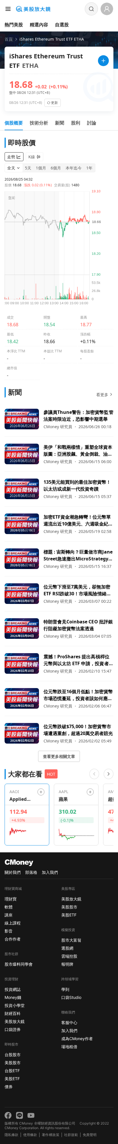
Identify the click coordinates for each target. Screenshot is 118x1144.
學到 (65, 989)
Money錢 (13, 997)
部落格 (31, 872)
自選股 (62, 24)
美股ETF (12, 1078)
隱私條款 (11, 1135)
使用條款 (30, 1135)
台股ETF (12, 1070)
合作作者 (13, 938)
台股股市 (13, 1054)
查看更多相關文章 (59, 756)
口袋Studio (71, 997)
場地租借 (69, 1046)
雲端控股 (69, 956)
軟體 (9, 906)
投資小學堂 (15, 1005)
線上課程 (13, 922)
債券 (9, 1086)
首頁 (9, 39)
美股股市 (13, 1062)
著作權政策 (50, 1135)
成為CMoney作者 (77, 1038)
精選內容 (39, 24)
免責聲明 (90, 1135)
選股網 (67, 948)
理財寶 (11, 898)
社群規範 (71, 1135)
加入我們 (50, 872)
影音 (9, 930)
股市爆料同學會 (19, 964)
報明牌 (67, 964)
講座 (9, 914)
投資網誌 (13, 989)
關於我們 (13, 872)
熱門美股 (14, 24)
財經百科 (13, 1013)
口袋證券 (13, 1029)
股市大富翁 (71, 940)
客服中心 (69, 1022)
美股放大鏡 (15, 1021)
